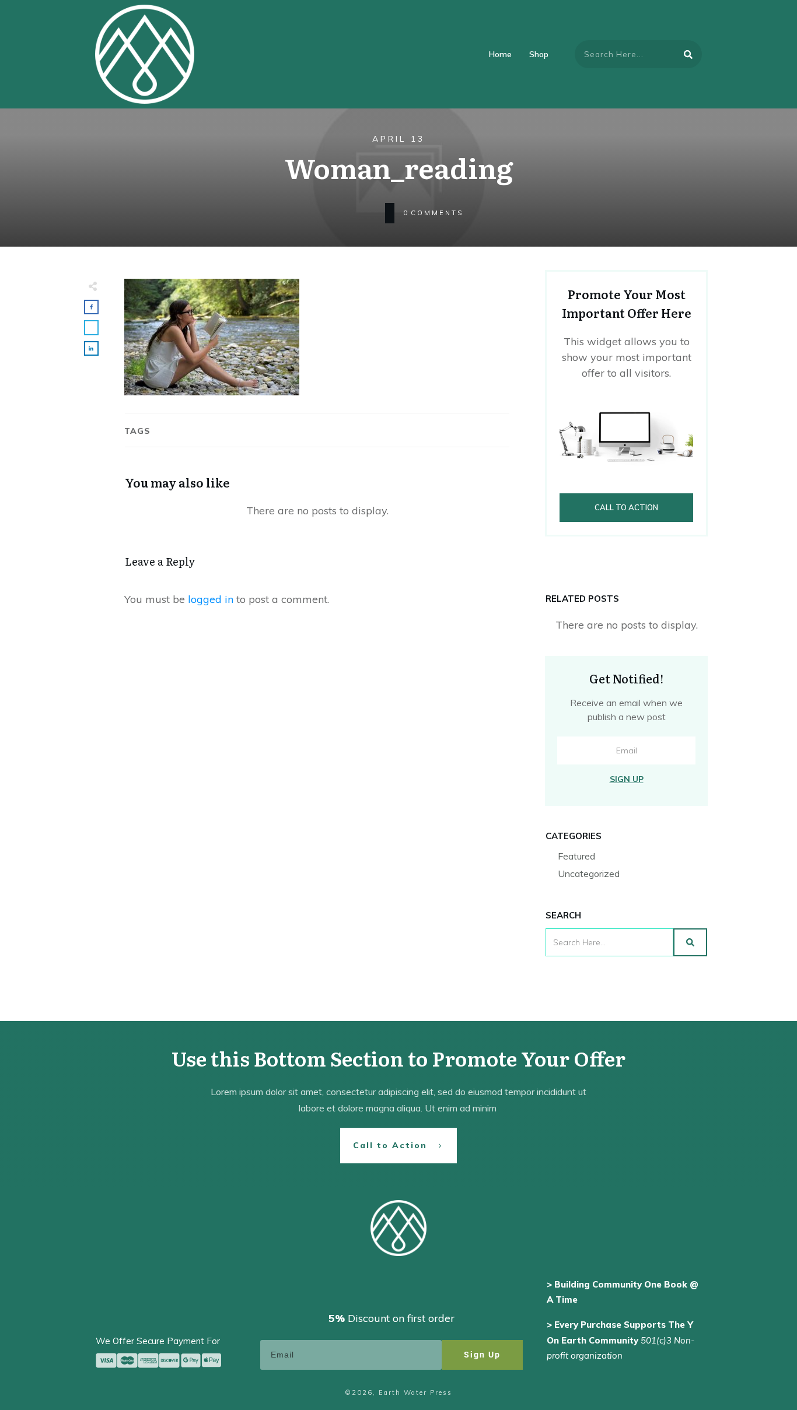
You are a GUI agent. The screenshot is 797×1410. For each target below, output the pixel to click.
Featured (576, 856)
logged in (210, 599)
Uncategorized (589, 873)
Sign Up (627, 779)
